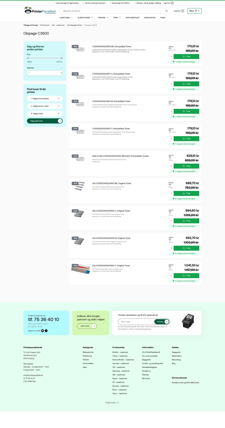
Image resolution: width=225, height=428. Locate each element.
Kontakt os (146, 371)
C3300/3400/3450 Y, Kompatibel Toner (111, 128)
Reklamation (177, 356)
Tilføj (188, 56)
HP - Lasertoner (118, 382)
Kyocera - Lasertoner (120, 386)
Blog (173, 363)
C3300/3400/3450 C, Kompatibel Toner (111, 73)
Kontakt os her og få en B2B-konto (185, 382)
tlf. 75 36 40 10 (29, 378)
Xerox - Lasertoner (119, 393)
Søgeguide (146, 360)
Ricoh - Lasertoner (119, 390)
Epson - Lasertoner (119, 378)
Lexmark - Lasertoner (120, 363)
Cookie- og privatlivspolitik (152, 363)
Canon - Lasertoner (120, 356)
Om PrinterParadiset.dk (151, 352)
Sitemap (145, 375)
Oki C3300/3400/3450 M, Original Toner (111, 238)
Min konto (146, 378)
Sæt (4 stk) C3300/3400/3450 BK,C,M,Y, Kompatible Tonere (120, 156)
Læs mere (85, 326)
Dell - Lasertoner (118, 375)
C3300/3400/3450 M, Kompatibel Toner (111, 101)
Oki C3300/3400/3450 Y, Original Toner (111, 265)
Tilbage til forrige (30, 25)
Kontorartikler (88, 363)
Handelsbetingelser (149, 367)
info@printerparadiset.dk (33, 375)
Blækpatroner (88, 352)
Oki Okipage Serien (74, 25)
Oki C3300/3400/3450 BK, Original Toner (111, 183)
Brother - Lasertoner (120, 352)
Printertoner (45, 25)
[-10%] (80, 49)
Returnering (176, 360)
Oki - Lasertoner (58, 25)
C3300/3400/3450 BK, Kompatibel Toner (111, 46)
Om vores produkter (150, 356)
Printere (86, 360)
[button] (194, 10)
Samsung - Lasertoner (121, 371)
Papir (85, 367)
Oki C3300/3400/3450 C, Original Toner (111, 210)
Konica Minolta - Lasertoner (123, 360)
